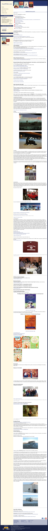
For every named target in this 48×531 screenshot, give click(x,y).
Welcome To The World (18, 25)
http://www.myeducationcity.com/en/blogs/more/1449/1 (22, 233)
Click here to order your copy (18, 282)
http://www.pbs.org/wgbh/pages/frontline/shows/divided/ (22, 73)
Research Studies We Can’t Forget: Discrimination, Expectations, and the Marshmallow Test (27, 19)
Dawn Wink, (18, 28)
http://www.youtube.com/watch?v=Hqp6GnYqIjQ (21, 68)
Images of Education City (17, 235)
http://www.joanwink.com (28, 50)
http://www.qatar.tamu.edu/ (17, 240)
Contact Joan (4, 12)
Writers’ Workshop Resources (19, 18)
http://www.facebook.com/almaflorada (19, 333)
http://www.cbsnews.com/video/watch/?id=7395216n (21, 214)
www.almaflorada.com (17, 332)
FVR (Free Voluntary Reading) (19, 21)
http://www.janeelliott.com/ (17, 75)
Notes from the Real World (18, 26)
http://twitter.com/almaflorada (18, 334)
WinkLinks (22, 521)
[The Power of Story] (16, 7)
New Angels (16, 24)
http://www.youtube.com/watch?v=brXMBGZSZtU (21, 429)
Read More (10, 23)
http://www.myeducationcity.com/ (18, 232)
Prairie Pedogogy (16, 521)
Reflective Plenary (16, 89)
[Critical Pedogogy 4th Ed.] (21, 7)
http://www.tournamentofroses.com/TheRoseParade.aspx (22, 422)
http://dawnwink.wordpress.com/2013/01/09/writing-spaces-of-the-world (24, 511)
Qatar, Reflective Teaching (18, 20)
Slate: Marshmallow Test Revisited (19, 81)
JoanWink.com (7, 4)
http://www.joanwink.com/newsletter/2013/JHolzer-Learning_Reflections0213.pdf (25, 55)
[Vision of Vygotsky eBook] (26, 7)
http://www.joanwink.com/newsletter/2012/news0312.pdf (22, 59)
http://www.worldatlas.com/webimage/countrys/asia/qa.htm (21, 212)
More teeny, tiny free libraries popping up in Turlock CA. (22, 36)
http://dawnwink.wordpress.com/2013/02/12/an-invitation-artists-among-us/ (25, 516)
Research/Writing (23, 520)
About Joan (4, 10)
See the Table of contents (5, 44)
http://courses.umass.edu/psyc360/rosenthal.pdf (21, 66)
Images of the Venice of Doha (18, 217)
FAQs (29, 521)
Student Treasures (30, 520)
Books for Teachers (17, 22)
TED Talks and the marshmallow (18, 80)
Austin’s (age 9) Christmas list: (18, 398)
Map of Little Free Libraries (18, 38)
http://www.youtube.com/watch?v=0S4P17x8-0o (21, 404)
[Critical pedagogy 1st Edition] (31, 7)
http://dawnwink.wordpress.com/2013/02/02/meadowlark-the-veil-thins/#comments (26, 514)
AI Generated (4, 17)
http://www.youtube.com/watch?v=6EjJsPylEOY (20, 78)
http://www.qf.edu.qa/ (17, 231)
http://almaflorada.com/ (17, 288)
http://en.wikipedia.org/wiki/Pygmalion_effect (20, 65)
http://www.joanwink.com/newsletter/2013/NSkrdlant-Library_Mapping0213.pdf (25, 52)
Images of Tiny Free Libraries (18, 42)
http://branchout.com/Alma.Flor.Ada (19, 335)
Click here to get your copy (17, 278)
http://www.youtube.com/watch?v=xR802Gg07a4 (21, 403)
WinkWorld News (16, 520)
